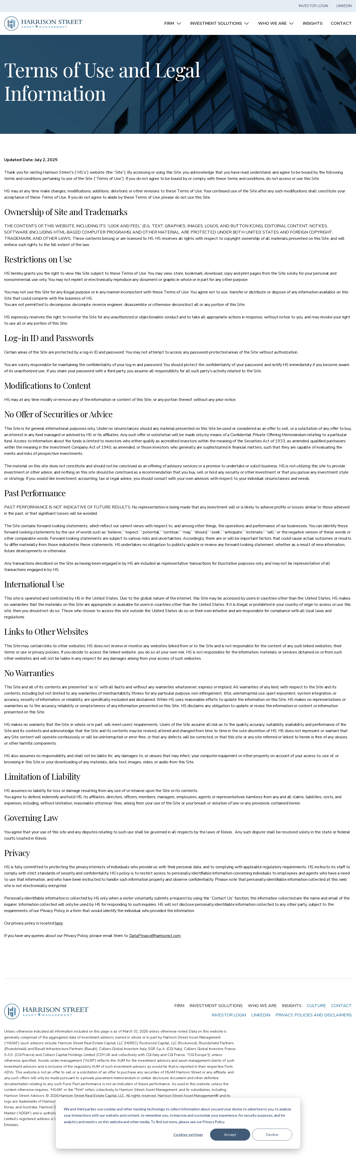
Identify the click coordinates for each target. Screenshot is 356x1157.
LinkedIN (260, 1015)
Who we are (262, 1006)
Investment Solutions (216, 1006)
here (59, 923)
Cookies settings (188, 1134)
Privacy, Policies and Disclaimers (313, 1015)
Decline (272, 1134)
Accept (230, 1134)
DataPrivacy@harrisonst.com (155, 936)
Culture (316, 1006)
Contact (341, 1006)
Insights (292, 1006)
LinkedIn (344, 5)
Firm (179, 1006)
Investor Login (313, 5)
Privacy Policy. (213, 1122)
